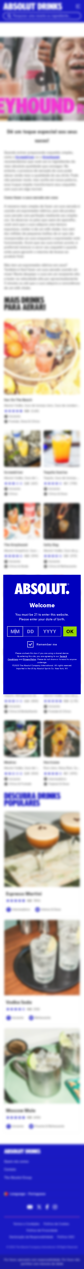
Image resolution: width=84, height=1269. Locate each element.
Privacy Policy (29, 659)
